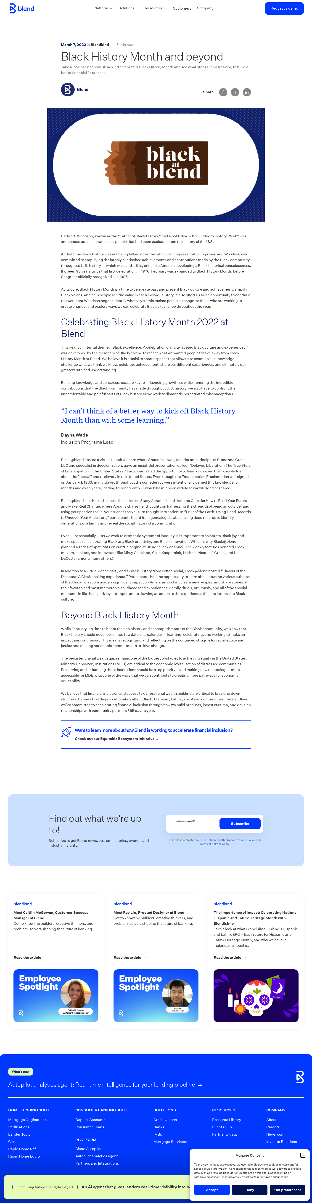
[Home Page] (22, 8)
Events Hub (222, 1127)
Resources (154, 8)
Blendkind (100, 44)
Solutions (127, 8)
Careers (273, 1127)
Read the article (56, 957)
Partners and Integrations (96, 1163)
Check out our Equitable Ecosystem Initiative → (117, 739)
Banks (158, 1127)
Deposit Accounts (90, 1120)
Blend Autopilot (88, 1149)
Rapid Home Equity (24, 1156)
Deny (250, 1190)
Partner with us (223, 1134)
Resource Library (223, 1120)
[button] (303, 1155)
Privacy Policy (246, 840)
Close (13, 1141)
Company (205, 8)
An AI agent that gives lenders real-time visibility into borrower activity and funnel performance (176, 1186)
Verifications (18, 1127)
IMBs (157, 1134)
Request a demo (284, 8)
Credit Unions (165, 1120)
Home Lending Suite (29, 1110)
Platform (101, 8)
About (271, 1120)
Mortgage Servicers (166, 1141)
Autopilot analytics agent (96, 1156)
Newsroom (275, 1134)
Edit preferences (287, 1190)
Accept (212, 1190)
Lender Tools (19, 1134)
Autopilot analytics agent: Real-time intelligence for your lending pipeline (102, 1084)
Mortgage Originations (25, 1120)
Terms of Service (211, 844)
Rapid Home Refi (22, 1149)
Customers (182, 8)
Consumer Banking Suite (101, 1110)
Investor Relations (278, 1141)
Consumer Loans (89, 1127)
